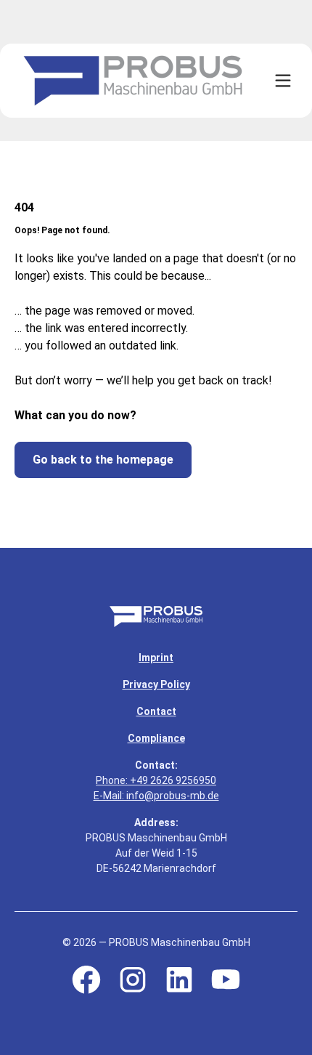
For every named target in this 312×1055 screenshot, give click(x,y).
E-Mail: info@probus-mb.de (156, 795)
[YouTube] (225, 979)
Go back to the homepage (103, 459)
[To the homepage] (156, 616)
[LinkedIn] (179, 979)
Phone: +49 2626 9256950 (156, 780)
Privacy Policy (156, 684)
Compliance (156, 738)
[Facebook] (86, 979)
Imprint (156, 657)
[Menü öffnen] (283, 80)
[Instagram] (132, 979)
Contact (156, 711)
